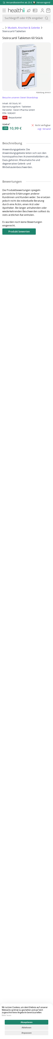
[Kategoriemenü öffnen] (4, 10)
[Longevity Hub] (29, 10)
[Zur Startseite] (16, 10)
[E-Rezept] (35, 10)
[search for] (46, 18)
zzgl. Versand (44, 128)
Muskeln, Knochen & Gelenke (24, 27)
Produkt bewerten (19, 231)
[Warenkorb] (48, 10)
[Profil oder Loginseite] (42, 10)
